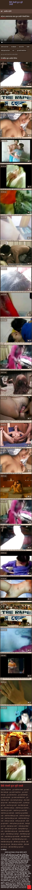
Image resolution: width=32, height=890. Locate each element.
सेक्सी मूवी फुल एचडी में (12, 826)
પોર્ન (2, 878)
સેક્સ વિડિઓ (22, 887)
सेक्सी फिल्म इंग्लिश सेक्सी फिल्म (17, 862)
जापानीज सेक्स (9, 873)
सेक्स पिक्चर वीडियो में (10, 872)
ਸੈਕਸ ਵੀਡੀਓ (20, 871)
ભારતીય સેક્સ (12, 871)
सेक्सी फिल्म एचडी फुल (9, 808)
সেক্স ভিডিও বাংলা (25, 880)
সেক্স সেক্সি (3, 854)
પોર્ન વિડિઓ (27, 884)
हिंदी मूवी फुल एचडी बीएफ (17, 844)
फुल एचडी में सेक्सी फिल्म (21, 50)
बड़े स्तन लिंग (21, 46)
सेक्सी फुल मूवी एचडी (20, 821)
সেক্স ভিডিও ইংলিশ (21, 866)
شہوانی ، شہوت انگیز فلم (13, 854)
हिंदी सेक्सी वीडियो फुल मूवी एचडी (16, 847)
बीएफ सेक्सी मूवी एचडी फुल (16, 800)
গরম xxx (13, 880)
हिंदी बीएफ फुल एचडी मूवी (19, 842)
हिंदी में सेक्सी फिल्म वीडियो (12, 855)
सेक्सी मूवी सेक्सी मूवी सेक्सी (15, 858)
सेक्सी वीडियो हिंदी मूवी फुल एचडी (19, 839)
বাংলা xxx (18, 880)
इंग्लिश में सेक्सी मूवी (19, 869)
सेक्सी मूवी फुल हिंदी (15, 857)
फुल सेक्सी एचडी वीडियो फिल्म (18, 797)
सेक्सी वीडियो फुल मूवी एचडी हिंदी (12, 836)
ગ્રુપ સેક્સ (23, 886)
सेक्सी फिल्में (23, 868)
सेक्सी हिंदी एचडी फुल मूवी (6, 842)
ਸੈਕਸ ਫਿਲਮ (26, 858)
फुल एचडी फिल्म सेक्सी (17, 789)
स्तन (13, 50)
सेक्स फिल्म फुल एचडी (11, 805)
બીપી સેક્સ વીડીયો (7, 866)
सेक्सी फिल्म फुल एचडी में (6, 810)
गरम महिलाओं (13, 46)
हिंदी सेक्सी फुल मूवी (10, 865)
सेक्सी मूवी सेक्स (15, 868)
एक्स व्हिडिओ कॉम (5, 859)
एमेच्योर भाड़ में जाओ (4, 46)
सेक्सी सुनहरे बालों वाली (5, 50)
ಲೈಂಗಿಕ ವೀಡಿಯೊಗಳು (16, 859)
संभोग (5, 876)
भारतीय (28, 46)
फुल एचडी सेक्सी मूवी (22, 795)
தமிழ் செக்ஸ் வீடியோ (10, 883)
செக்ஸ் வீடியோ (20, 865)
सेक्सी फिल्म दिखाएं (9, 864)
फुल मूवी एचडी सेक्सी (5, 797)
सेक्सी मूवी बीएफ (25, 857)
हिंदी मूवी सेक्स (23, 873)
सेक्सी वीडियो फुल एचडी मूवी (12, 834)
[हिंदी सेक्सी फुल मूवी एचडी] (29, 887)
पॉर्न (19, 879)
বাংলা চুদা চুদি (18, 882)
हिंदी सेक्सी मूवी (26, 876)
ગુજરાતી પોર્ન (11, 876)
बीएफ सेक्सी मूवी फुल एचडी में (15, 802)
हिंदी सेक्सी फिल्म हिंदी (19, 875)
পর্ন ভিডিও (12, 882)
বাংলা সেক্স (19, 878)
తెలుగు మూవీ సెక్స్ (18, 884)
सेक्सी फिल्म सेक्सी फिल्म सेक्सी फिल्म (10, 886)
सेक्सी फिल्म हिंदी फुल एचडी (11, 818)
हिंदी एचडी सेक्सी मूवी (21, 872)
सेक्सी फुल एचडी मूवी (9, 821)
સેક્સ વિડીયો (4, 879)
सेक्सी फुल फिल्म (16, 861)
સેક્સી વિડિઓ (19, 864)
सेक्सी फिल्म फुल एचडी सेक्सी (7, 813)
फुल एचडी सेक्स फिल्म (12, 795)
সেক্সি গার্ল (15, 866)
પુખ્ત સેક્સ (25, 878)
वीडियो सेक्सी (9, 884)
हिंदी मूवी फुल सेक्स (24, 855)
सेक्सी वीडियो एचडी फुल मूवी (11, 831)
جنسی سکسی (5, 882)
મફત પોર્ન (16, 873)
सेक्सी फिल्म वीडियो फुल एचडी (11, 815)
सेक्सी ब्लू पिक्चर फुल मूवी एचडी (17, 823)
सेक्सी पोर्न (19, 883)
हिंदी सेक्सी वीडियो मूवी (8, 869)
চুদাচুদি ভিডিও (28, 865)
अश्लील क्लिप (4, 858)
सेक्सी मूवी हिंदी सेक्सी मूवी (10, 878)
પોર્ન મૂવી (22, 879)
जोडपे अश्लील (7, 861)
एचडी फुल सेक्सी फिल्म (6, 789)
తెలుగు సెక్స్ (18, 876)
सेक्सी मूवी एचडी (13, 887)
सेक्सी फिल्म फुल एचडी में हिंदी (20, 810)
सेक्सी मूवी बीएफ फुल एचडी (11, 828)
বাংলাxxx (6, 862)
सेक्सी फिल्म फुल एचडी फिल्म (22, 808)
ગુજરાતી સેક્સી (5, 857)
